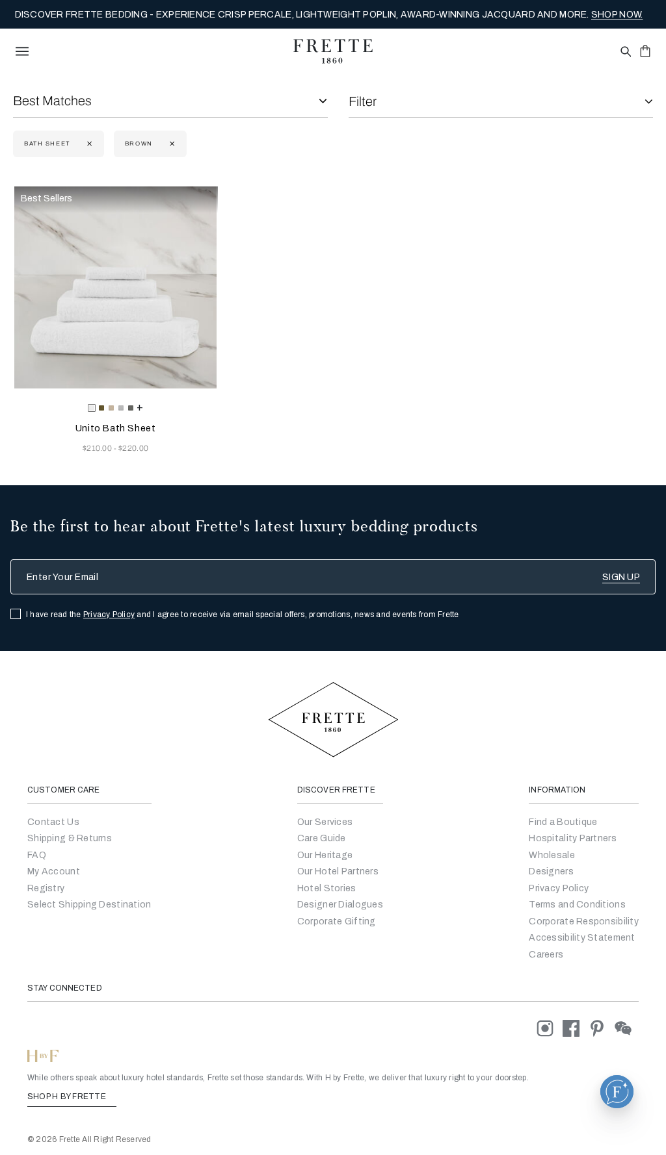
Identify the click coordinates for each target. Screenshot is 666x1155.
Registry (45, 888)
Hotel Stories (326, 888)
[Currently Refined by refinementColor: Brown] (170, 143)
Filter (363, 101)
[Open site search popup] (625, 52)
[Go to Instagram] (550, 1028)
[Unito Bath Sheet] (115, 287)
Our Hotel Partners (338, 871)
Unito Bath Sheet (115, 428)
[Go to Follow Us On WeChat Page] (627, 1028)
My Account (53, 871)
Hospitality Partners (573, 838)
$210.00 (98, 448)
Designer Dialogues (340, 904)
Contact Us (53, 822)
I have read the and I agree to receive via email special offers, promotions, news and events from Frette (242, 614)
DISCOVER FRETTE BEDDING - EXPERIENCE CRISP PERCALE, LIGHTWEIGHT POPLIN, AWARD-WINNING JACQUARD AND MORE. (329, 14)
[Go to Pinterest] (602, 1028)
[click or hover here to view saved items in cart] (645, 50)
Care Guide (321, 838)
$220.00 (133, 448)
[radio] (101, 408)
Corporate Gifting (336, 921)
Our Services (325, 822)
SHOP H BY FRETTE (67, 1096)
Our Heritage (325, 855)
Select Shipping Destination (89, 904)
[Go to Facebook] (576, 1028)
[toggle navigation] (22, 51)
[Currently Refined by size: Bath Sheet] (88, 143)
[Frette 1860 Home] (333, 51)
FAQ (36, 855)
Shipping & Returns (69, 838)
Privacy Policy (109, 614)
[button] (616, 1091)
